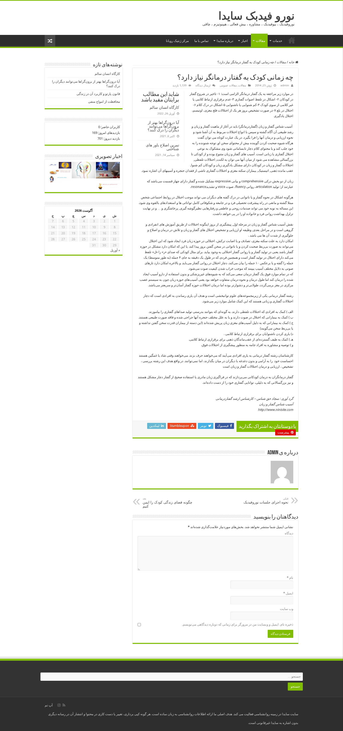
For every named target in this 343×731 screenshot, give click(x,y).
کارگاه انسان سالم (164, 107)
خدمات (277, 41)
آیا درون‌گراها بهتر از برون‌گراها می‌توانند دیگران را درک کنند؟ (163, 126)
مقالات (260, 41)
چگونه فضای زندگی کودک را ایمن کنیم (167, 502)
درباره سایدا (225, 41)
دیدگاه (289, 533)
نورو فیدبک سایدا (256, 16)
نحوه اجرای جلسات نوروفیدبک (266, 500)
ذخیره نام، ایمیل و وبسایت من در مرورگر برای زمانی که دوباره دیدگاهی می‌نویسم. (237, 624)
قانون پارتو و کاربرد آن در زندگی (98, 94)
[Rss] (64, 705)
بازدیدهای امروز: (108, 133)
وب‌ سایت (286, 609)
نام (290, 578)
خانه (291, 40)
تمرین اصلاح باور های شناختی (162, 147)
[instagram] (59, 705)
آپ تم (49, 705)
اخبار (244, 41)
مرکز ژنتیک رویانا (177, 41)
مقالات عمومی (228, 85)
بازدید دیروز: (111, 138)
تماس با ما (201, 41)
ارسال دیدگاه (203, 85)
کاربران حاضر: (110, 127)
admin (284, 85)
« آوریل (115, 250)
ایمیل (288, 593)
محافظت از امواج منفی (104, 101)
